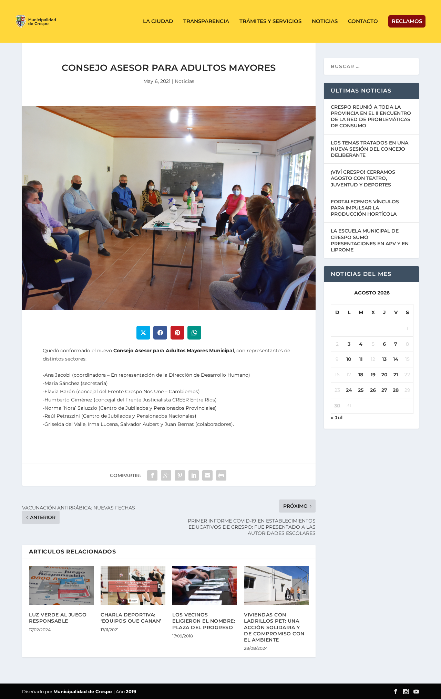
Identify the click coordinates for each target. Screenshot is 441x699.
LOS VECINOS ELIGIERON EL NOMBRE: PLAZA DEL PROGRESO (203, 621)
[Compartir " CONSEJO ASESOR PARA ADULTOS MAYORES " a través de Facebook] (152, 475)
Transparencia (206, 21)
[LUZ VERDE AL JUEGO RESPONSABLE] (61, 585)
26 (373, 390)
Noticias (325, 21)
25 (360, 390)
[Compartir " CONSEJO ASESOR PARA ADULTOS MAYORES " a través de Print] (221, 475)
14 (395, 359)
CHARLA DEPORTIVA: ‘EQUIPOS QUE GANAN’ (131, 618)
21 (395, 375)
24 (349, 390)
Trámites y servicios (270, 21)
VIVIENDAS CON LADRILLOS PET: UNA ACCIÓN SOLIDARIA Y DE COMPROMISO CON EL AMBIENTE (274, 627)
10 (348, 359)
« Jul (336, 418)
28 (396, 390)
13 (384, 359)
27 (384, 390)
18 (360, 375)
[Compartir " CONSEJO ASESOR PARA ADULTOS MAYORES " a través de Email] (207, 475)
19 (373, 375)
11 (360, 359)
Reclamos (407, 21)
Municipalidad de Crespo (83, 691)
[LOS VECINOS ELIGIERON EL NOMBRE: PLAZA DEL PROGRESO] (204, 585)
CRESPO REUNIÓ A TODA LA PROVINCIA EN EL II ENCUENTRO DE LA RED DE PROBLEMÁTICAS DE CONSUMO (371, 116)
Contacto (363, 21)
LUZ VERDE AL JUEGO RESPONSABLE (57, 618)
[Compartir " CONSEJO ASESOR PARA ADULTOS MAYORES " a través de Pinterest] (180, 475)
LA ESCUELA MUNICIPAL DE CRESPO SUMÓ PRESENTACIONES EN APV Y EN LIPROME (370, 240)
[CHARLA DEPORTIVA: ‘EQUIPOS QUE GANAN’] (133, 585)
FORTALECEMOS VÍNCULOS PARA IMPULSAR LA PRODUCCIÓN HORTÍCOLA (365, 207)
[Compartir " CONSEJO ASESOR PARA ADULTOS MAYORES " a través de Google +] (166, 475)
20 (384, 375)
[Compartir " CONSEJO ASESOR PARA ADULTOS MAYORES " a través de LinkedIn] (194, 475)
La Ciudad (158, 21)
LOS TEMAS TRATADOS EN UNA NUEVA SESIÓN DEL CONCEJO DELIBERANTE (369, 149)
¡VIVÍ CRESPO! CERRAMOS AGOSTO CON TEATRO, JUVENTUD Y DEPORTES (363, 178)
